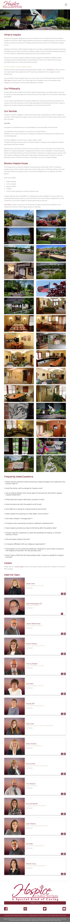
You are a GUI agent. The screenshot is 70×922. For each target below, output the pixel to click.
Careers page (19, 566)
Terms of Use (46, 915)
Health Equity (57, 920)
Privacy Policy (62, 915)
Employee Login (54, 915)
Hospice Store (35, 903)
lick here (8, 80)
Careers (40, 915)
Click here (49, 70)
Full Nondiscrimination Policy (46, 920)
